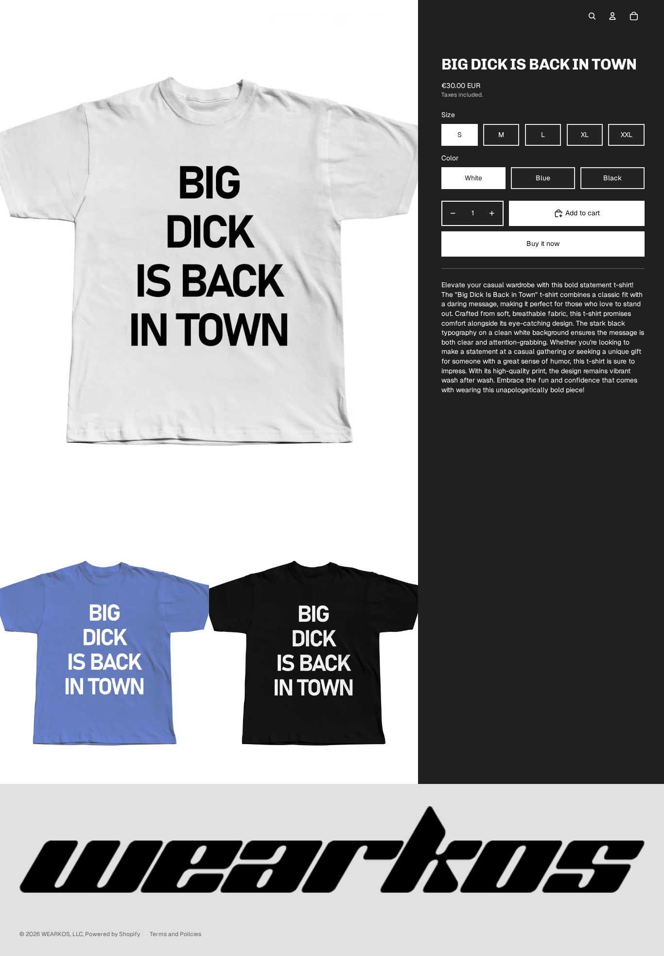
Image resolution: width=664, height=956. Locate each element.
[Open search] (592, 16)
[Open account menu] (612, 16)
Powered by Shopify (112, 934)
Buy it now (542, 243)
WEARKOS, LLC (62, 934)
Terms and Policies (175, 934)
